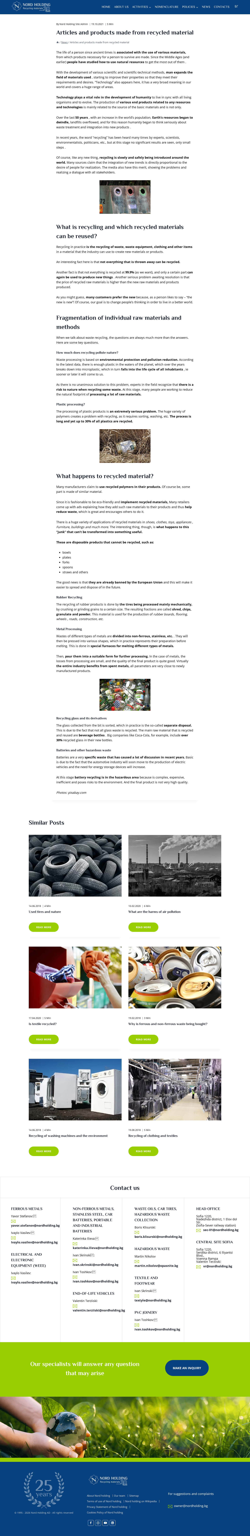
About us (121, 7)
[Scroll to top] (241, 1532)
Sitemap (134, 1495)
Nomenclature (167, 7)
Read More (47, 929)
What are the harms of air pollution (154, 912)
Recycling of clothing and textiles (153, 1136)
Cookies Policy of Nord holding (105, 1512)
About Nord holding (98, 1495)
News (206, 7)
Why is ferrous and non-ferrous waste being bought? (167, 1024)
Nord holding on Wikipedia (141, 1501)
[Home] (57, 42)
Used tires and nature (45, 912)
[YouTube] (105, 1523)
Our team (119, 1495)
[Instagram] (98, 1523)
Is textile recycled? (42, 1024)
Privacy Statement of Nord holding (107, 1507)
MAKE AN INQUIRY (187, 1368)
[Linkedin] (112, 1523)
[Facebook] (91, 1523)
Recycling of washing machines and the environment (68, 1136)
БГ (236, 6)
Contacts (221, 7)
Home (106, 7)
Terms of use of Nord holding (104, 1501)
